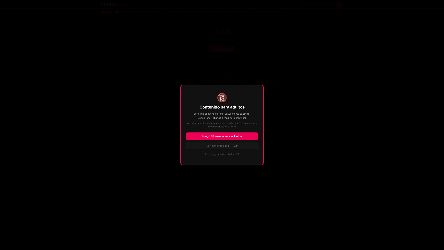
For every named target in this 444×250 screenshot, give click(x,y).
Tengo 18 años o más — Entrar (222, 136)
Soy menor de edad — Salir (222, 145)
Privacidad (226, 154)
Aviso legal (211, 154)
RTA (237, 154)
